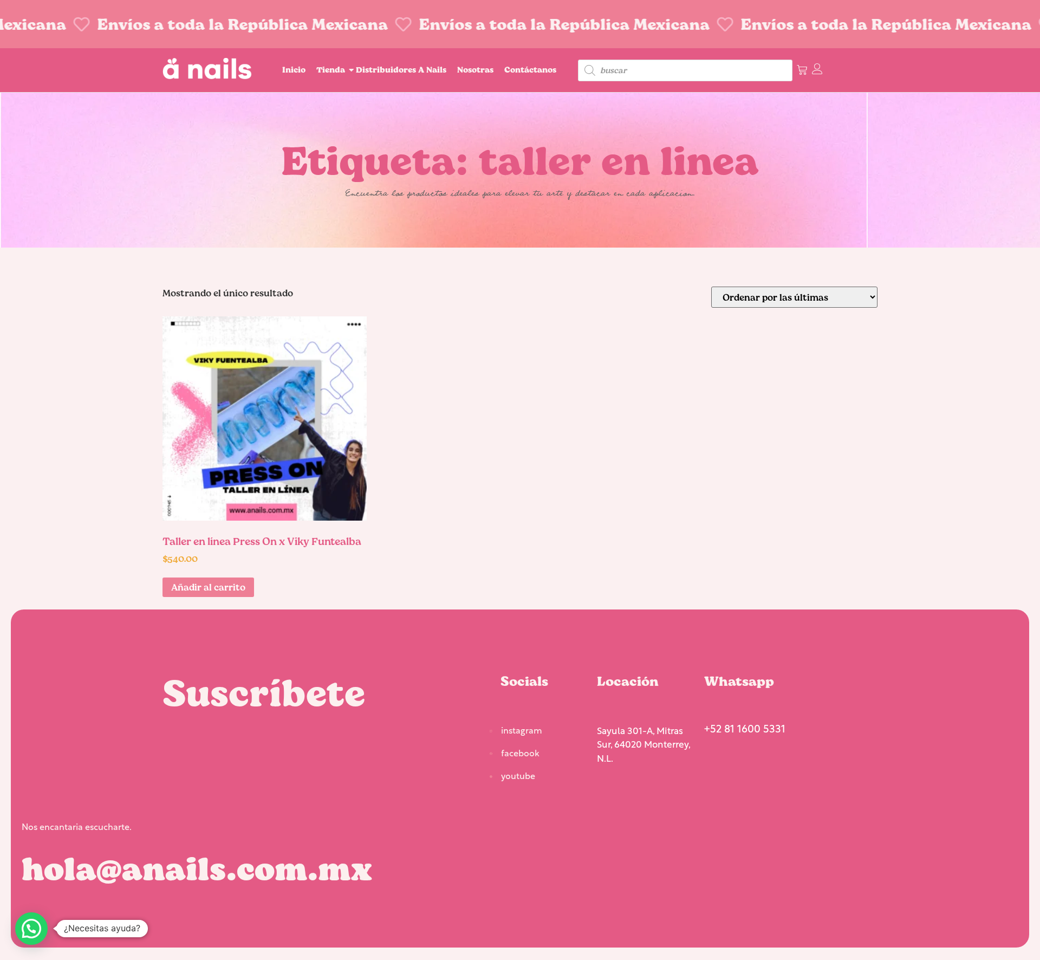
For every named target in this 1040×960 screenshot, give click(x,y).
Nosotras (475, 69)
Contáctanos (530, 69)
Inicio (294, 69)
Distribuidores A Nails (401, 69)
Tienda (330, 69)
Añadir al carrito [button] (208, 587)
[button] (31, 928)
